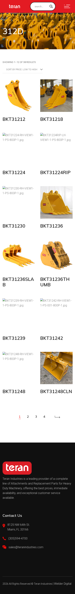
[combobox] (23, 69)
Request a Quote (19, 104)
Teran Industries (43, 583)
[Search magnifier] (51, 6)
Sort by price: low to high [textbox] (21, 69)
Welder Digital (62, 583)
